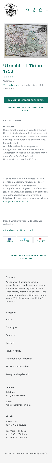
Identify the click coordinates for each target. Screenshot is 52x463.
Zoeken (10, 343)
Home (9, 319)
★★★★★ (8, 76)
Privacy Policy (13, 350)
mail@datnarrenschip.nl (15, 201)
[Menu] (47, 10)
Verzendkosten (11, 85)
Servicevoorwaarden (17, 366)
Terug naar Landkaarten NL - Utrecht (28, 257)
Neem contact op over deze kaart (26, 109)
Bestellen (11, 335)
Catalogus (11, 327)
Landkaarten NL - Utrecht (20, 230)
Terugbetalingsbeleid (17, 374)
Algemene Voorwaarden (19, 358)
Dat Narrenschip (20, 453)
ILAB (40, 298)
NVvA (12, 301)
